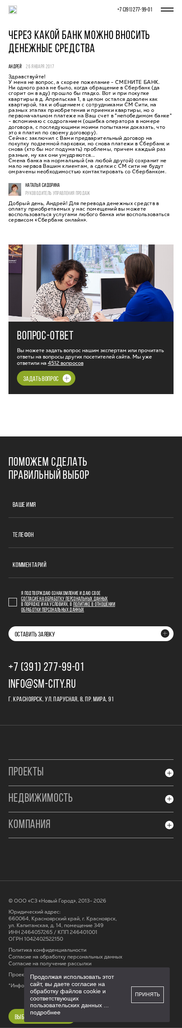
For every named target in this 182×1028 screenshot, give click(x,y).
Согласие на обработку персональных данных (64, 599)
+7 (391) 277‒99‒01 (134, 10)
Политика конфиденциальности (47, 950)
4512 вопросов (65, 363)
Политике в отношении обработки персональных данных (68, 607)
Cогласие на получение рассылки (49, 964)
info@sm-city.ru (42, 685)
